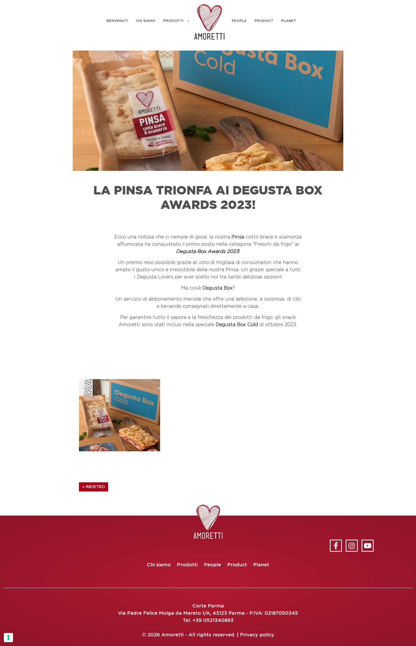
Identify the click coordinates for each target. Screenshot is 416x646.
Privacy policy (257, 635)
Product (263, 21)
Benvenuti (117, 21)
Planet (288, 21)
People (239, 21)
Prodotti (173, 21)
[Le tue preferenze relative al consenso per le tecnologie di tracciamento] (8, 637)
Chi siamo (146, 21)
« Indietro (93, 487)
